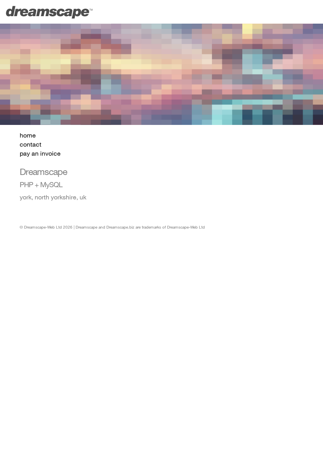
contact (30, 144)
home (28, 135)
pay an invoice (40, 153)
